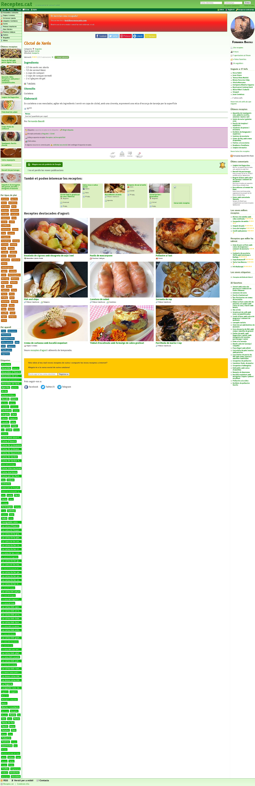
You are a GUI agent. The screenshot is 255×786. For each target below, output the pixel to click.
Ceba (13, 422)
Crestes (11, 233)
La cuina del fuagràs (8, 596)
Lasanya (13, 271)
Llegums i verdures (10, 21)
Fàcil (17, 495)
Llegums (13, 692)
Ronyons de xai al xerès (136, 185)
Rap (15, 746)
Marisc (4, 703)
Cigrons (5, 426)
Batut (4, 203)
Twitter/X (50, 387)
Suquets (4, 761)
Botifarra (4, 403)
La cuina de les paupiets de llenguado (13, 569)
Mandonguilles (14, 275)
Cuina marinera (9, 472)
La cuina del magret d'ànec (12, 599)
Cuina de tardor (9, 457)
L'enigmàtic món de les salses (16, 522)
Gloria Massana (239, 82)
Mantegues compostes (9, 700)
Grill (3, 346)
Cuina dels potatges (8, 465)
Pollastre (6, 738)
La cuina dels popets (10, 657)
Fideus (11, 499)
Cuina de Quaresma (11, 453)
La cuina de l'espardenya (13, 530)
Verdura (4, 773)
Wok (17, 342)
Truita (4, 321)
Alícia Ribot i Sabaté (241, 90)
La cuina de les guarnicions (15, 561)
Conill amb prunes (240, 231)
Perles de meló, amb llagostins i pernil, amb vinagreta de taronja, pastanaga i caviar (242, 336)
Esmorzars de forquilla (11, 488)
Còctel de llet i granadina (155, 195)
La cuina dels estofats (12, 630)
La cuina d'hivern (10, 526)
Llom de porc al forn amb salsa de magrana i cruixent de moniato (242, 247)
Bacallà (5, 399)
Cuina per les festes (11, 476)
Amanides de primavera (13, 376)
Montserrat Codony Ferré (243, 87)
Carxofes (5, 422)
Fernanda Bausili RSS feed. (243, 156)
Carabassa (14, 407)
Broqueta (5, 207)
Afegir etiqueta (67, 130)
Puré (12, 298)
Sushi (12, 313)
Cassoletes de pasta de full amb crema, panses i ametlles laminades (242, 356)
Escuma (5, 245)
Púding (4, 298)
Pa (3, 286)
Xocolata (16, 776)
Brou (14, 207)
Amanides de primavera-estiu (12, 380)
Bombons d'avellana (241, 145)
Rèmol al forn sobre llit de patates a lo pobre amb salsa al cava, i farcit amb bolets (243, 304)
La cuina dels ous (7, 646)
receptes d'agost (38, 350)
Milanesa (14, 279)
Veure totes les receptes (240, 151)
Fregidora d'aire (8, 339)
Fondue (4, 252)
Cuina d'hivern (9, 441)
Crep (3, 233)
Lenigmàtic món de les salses (15, 688)
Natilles (14, 283)
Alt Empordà (6, 365)
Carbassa (6, 410)
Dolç (3, 480)
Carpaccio (5, 218)
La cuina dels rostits (11, 668)
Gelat (4, 256)
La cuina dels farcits (8, 634)
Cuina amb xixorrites (12, 437)
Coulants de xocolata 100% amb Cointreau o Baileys (242, 255)
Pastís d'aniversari (240, 295)
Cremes (5, 434)
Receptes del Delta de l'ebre (242, 277)
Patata (12, 727)
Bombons (13, 203)
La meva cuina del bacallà (14, 676)
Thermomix (6, 335)
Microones (12, 331)
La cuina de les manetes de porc (17, 565)
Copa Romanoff (239, 260)
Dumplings (6, 241)
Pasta (14, 290)
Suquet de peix (238, 226)
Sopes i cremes (9, 15)
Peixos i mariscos (10, 26)
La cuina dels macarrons (10, 642)
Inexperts (35, 53)
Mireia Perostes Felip (241, 80)
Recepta (4, 750)
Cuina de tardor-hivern (13, 460)
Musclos (4, 715)
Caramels (14, 214)
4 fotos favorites (239, 59)
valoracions (47, 57)
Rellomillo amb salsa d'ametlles (241, 369)
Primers (14, 742)
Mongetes (14, 711)
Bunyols (5, 210)
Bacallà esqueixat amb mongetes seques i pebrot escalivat (243, 376)
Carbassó (16, 411)
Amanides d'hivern (11, 372)
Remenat (5, 302)
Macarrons (5, 696)
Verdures (14, 772)
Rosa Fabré (237, 73)
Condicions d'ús (23, 784)
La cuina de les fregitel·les (10, 557)
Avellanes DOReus (8, 395)
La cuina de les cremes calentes (17, 549)
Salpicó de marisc (240, 148)
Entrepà (16, 241)
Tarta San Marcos (240, 262)
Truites (5, 769)
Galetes (13, 252)
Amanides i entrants (10, 13)
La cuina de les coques (13, 545)
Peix (14, 730)
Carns (5, 24)
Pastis (5, 726)
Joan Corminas (238, 94)
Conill (9, 430)
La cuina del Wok (8, 603)
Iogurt (4, 271)
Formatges (7, 507)
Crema (15, 229)
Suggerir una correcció (139, 156)
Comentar (130, 156)
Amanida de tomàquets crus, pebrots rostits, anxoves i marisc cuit (242, 115)
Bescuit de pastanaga (241, 172)
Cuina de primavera (11, 445)
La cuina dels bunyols (12, 622)
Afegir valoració (62, 57)
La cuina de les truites (12, 584)
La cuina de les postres (13, 576)
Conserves (6, 229)
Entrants (6, 484)
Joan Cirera (237, 75)
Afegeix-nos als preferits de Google (46, 164)
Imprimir (122, 156)
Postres (5, 742)
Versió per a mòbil (23, 780)
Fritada (11, 248)
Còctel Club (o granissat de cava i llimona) (70, 195)
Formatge (5, 503)
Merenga (5, 279)
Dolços (10, 480)
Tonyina (4, 765)
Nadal (12, 715)
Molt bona (5, 711)
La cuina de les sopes (12, 580)
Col (3, 430)
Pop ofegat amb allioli (242, 348)
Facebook (33, 387)
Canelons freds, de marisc (243, 363)
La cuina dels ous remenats (12, 650)
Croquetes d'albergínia (242, 366)
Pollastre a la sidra (240, 381)
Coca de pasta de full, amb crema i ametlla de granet (243, 330)
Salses (5, 35)
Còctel (4, 222)
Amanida (5, 199)
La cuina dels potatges (13, 661)
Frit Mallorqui (238, 267)
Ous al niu (237, 310)
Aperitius (15, 388)
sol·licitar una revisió (60, 145)
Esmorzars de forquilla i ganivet (12, 492)
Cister (14, 426)
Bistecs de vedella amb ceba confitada (242, 218)
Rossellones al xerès (113, 195)
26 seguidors (238, 63)
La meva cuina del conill (13, 680)
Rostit (4, 305)
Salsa (11, 305)
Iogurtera (5, 354)
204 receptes (238, 48)
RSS (5, 780)
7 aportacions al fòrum (242, 55)
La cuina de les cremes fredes (14, 553)
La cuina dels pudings (9, 665)
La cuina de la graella (12, 534)
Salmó (4, 757)
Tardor (11, 761)
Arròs (4, 391)
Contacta (44, 780)
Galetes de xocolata (241, 136)
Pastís (4, 294)
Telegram (66, 387)
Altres (5, 40)
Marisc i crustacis (10, 707)
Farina (4, 499)
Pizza (12, 294)
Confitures (6, 226)
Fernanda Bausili (36, 121)
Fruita (3, 511)
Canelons (14, 210)
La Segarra (7, 684)
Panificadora (6, 350)
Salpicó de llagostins (241, 165)
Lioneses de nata (240, 293)
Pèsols (4, 734)
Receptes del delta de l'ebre (11, 754)
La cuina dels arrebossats (14, 611)
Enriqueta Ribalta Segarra (243, 85)
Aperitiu (14, 199)
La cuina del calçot (11, 591)
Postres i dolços (9, 32)
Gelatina (12, 256)
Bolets (14, 399)
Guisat (4, 264)
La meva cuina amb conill (12, 673)
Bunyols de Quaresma (241, 372)
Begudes (6, 38)
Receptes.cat (16, 4)
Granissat (16, 260)
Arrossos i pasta (9, 18)
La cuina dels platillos (12, 653)
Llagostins (5, 692)
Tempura (12, 317)
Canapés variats (239, 323)
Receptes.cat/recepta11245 (55, 137)
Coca (14, 218)
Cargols (5, 414)
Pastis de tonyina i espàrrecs (240, 124)
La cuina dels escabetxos (11, 626)
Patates (5, 730)
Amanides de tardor (11, 383)
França (17, 507)
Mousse (5, 283)
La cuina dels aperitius (13, 607)
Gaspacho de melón (240, 221)
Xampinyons (5, 777)
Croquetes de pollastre (242, 361)
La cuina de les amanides (13, 541)
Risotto (14, 302)
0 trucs (236, 52)
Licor (4, 275)
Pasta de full (8, 722)
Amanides (16, 368)
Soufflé (4, 313)
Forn (3, 331)
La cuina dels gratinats (13, 638)
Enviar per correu (113, 156)
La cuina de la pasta (11, 537)
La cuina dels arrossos (13, 614)
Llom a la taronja (239, 341)
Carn (13, 414)
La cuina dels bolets (11, 618)
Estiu (3, 495)
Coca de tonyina (239, 228)
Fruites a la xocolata (241, 143)
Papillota (5, 290)
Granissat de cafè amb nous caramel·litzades (242, 313)
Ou (19, 715)
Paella (9, 286)
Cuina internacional (11, 468)
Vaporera (11, 346)
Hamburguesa (7, 267)
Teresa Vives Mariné (240, 78)
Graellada (5, 260)
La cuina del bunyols (8, 588)
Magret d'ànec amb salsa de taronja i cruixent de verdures (243, 179)
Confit (12, 222)
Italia (4, 518)
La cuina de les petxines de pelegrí (19, 572)
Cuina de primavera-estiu (14, 449)
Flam (4, 248)
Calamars (12, 403)
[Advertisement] (126, 412)
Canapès (5, 214)
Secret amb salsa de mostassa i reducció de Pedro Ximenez (242, 288)
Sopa (4, 309)
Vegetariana (15, 769)
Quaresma (7, 745)
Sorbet (11, 309)
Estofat (13, 245)
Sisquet (236, 92)
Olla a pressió (7, 342)
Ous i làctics (7, 29)
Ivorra (11, 519)
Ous (3, 718)
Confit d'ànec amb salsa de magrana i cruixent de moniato (243, 318)
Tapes (4, 317)
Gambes (4, 515)
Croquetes (6, 237)
